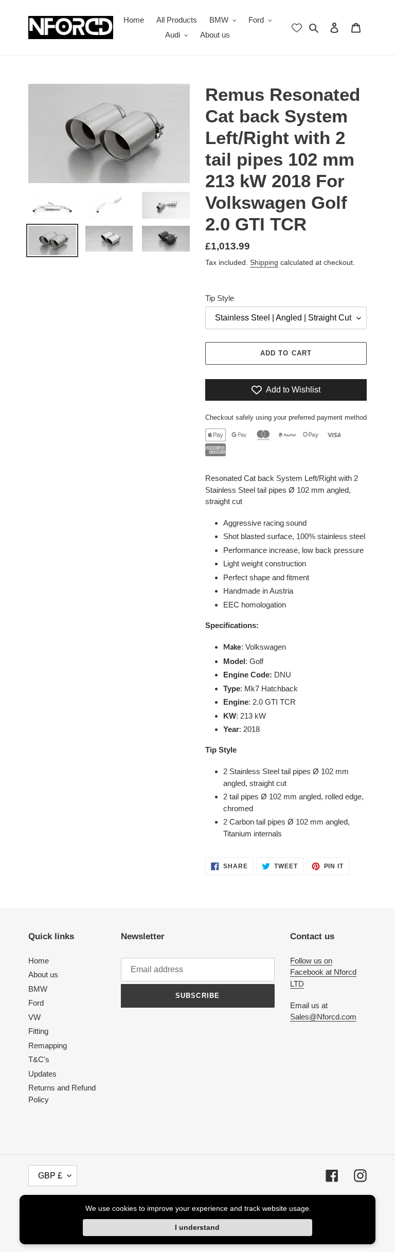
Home (38, 960)
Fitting (38, 1031)
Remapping (47, 1045)
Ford (36, 1002)
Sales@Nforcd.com (323, 1016)
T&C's (38, 1059)
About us (43, 974)
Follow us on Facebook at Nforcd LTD (323, 972)
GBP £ (50, 1175)
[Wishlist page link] (297, 28)
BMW (37, 989)
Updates (42, 1073)
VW (34, 1017)
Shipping (264, 262)
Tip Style (219, 298)
